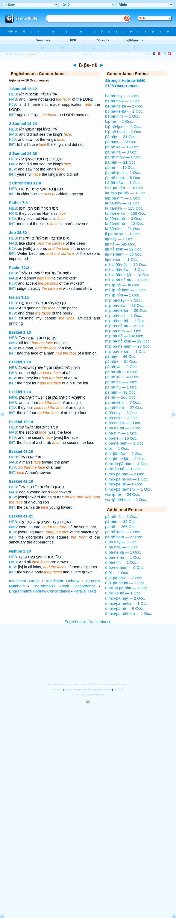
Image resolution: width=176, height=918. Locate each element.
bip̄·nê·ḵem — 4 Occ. (123, 126)
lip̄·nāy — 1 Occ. (119, 239)
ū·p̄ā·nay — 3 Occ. (121, 413)
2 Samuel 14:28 (23, 153)
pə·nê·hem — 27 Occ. (124, 407)
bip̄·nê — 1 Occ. (119, 121)
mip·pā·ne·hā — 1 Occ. (125, 321)
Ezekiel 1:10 (20, 332)
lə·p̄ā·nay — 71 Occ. (123, 203)
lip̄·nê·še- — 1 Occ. (121, 259)
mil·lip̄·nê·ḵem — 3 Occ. (126, 290)
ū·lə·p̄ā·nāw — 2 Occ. (124, 453)
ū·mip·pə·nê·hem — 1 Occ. (128, 489)
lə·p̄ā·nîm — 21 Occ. (123, 229)
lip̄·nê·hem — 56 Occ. (124, 254)
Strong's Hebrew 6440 (125, 80)
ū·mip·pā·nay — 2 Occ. (125, 474)
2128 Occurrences (121, 86)
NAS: (13, 99)
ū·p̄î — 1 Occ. (117, 448)
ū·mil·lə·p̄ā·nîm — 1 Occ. (126, 464)
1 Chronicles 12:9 (25, 183)
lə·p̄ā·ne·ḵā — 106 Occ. (125, 213)
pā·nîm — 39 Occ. (121, 392)
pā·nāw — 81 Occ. (121, 361)
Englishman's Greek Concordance (64, 586)
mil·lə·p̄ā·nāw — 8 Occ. (125, 269)
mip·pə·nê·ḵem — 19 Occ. (127, 341)
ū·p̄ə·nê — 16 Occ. (121, 438)
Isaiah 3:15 (19, 297)
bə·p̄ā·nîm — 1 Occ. (122, 116)
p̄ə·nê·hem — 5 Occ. (123, 178)
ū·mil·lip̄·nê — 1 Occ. (123, 469)
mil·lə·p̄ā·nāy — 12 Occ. (126, 265)
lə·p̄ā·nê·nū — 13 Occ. (124, 223)
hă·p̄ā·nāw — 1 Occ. (123, 183)
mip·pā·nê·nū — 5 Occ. (125, 326)
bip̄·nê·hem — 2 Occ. (123, 132)
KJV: (13, 104)
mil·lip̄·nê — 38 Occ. (122, 285)
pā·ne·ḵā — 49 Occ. (122, 377)
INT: (12, 115)
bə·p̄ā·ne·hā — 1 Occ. (124, 111)
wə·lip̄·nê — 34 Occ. (122, 494)
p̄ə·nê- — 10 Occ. (120, 167)
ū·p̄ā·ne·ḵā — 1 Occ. (123, 423)
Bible (8, 54)
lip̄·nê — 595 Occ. (120, 244)
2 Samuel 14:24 (23, 123)
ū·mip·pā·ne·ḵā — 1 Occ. (127, 479)
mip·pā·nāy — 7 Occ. (123, 300)
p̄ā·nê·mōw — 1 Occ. (123, 157)
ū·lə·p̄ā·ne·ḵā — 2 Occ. (125, 459)
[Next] (170, 424)
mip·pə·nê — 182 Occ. (124, 336)
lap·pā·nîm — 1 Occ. (123, 198)
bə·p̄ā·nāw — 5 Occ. (123, 101)
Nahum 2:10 (20, 551)
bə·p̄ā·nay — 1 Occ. (122, 96)
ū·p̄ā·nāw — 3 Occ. (121, 418)
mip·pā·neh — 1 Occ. (123, 315)
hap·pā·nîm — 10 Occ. (124, 188)
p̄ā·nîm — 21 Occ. (121, 162)
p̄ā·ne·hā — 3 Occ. (121, 152)
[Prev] (5, 424)
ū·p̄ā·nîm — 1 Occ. (121, 433)
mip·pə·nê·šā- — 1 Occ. (125, 351)
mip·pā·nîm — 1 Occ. (123, 331)
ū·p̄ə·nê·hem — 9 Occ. (124, 443)
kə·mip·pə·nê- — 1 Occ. (125, 193)
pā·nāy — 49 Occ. (120, 356)
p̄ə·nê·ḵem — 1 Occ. (123, 172)
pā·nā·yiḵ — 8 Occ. (121, 372)
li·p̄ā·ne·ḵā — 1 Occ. (123, 234)
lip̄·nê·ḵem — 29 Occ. (124, 249)
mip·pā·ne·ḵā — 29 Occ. (126, 310)
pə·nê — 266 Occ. (121, 397)
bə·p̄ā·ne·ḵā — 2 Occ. (124, 106)
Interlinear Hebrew (62, 581)
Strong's (19, 54)
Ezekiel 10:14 (21, 422)
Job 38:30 (18, 232)
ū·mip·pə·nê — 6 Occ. (124, 484)
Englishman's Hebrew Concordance (39, 591)
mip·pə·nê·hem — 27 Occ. (128, 346)
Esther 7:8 (18, 203)
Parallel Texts (85, 591)
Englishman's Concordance (88, 622)
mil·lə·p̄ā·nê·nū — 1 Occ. (126, 280)
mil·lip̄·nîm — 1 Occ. (122, 295)
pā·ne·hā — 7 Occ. (121, 382)
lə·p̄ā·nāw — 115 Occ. (124, 208)
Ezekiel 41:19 (21, 451)
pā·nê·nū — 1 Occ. (121, 387)
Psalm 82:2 (19, 268)
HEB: (13, 94)
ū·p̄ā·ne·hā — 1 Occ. (123, 428)
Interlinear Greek (24, 581)
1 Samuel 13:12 (23, 89)
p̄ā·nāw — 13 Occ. (121, 142)
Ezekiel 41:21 (21, 516)
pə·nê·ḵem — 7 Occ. (123, 402)
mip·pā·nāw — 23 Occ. (125, 305)
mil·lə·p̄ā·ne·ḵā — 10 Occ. (127, 275)
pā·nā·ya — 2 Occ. (121, 367)
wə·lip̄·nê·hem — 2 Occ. (126, 499)
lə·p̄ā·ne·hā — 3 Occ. (123, 218)
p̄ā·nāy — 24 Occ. (120, 137)
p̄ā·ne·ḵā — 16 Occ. (122, 147)
